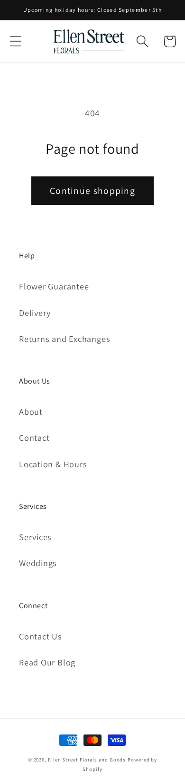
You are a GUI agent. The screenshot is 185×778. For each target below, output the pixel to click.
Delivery (35, 312)
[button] (15, 41)
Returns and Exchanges (64, 338)
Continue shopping (92, 190)
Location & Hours (53, 464)
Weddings (38, 562)
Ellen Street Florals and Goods (87, 759)
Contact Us (40, 636)
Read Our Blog (47, 662)
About (31, 411)
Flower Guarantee (54, 286)
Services (35, 536)
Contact (34, 437)
